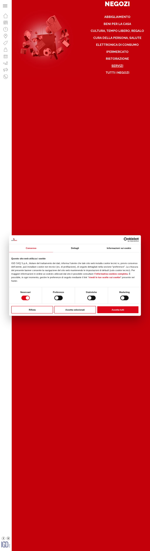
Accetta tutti (118, 309)
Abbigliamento (117, 17)
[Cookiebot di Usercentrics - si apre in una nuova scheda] (126, 239)
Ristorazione (117, 58)
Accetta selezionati (75, 309)
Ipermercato (117, 52)
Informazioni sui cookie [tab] (119, 248)
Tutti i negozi (117, 72)
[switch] (58, 298)
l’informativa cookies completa (111, 273)
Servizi (117, 66)
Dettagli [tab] (75, 248)
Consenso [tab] (31, 248)
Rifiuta (32, 309)
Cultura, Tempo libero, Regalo (117, 31)
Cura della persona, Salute (117, 38)
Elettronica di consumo (117, 45)
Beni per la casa (117, 24)
